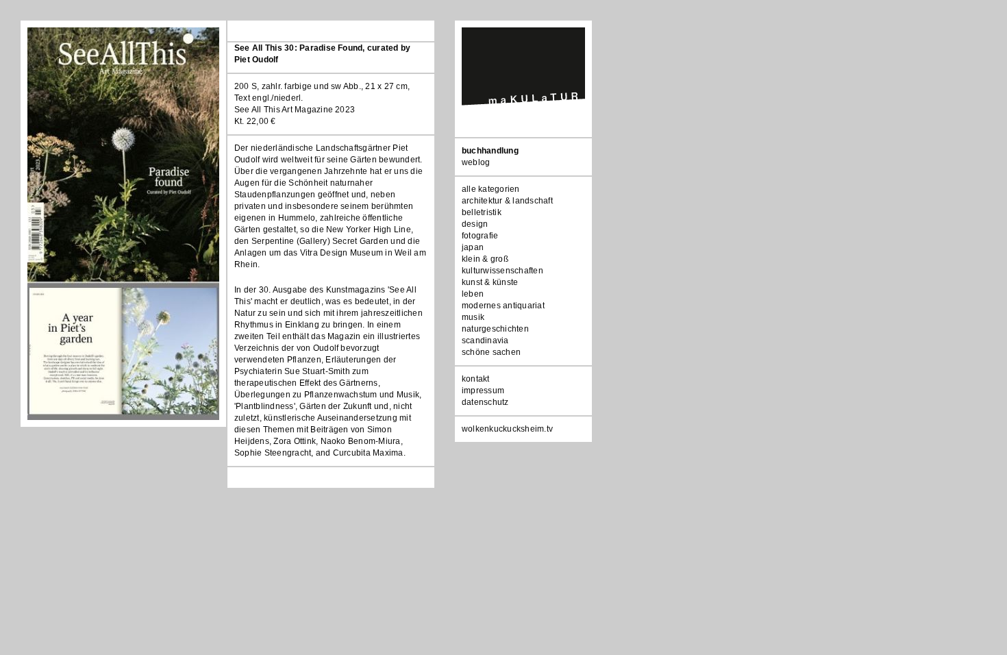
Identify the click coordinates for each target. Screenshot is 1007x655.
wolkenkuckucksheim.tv (507, 429)
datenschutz (485, 402)
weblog (476, 162)
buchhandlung (490, 151)
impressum (483, 390)
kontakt (476, 379)
